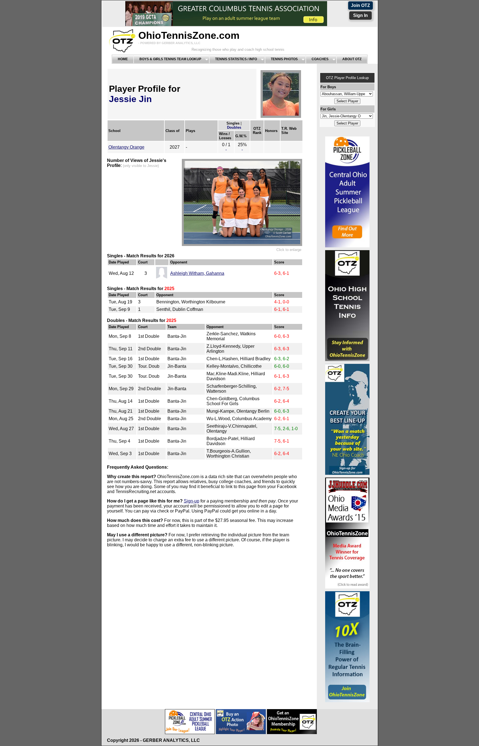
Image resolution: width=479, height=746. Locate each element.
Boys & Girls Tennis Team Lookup (170, 59)
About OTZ (351, 59)
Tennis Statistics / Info (236, 59)
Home (123, 59)
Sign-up (191, 501)
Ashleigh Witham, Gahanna (197, 273)
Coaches (320, 59)
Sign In (360, 15)
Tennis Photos (284, 59)
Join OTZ (360, 5)
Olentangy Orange (126, 147)
